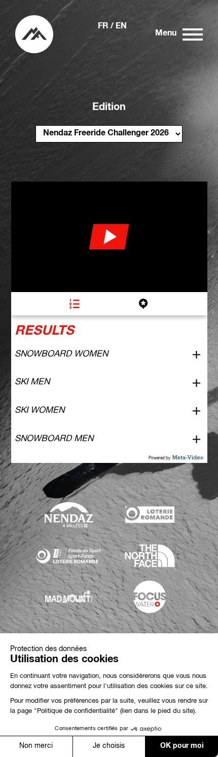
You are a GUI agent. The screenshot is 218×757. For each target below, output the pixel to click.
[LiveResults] (74, 304)
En (121, 27)
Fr (103, 27)
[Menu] (143, 304)
